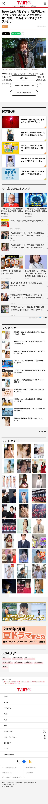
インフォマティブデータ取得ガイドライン (13, 777)
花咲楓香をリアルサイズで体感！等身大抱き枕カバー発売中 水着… (29, 333)
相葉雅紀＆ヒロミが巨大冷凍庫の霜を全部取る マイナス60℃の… (29, 400)
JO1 (5, 667)
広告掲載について (7, 772)
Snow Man (30, 658)
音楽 (5, 720)
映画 (5, 725)
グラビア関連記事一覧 (24, 93)
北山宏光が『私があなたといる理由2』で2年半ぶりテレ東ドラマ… (29, 409)
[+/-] (44, 731)
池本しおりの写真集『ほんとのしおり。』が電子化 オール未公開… (29, 352)
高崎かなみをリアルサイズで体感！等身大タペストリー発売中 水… (29, 342)
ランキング (7, 743)
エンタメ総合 (8, 731)
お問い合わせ (29, 772)
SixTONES (18, 658)
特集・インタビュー (10, 737)
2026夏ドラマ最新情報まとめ (24, 85)
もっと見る (42, 432)
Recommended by (34, 317)
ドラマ (9, 679)
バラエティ (7, 708)
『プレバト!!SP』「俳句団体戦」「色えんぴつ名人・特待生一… (28, 362)
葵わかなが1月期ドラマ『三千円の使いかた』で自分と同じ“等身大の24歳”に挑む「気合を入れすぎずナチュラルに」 (24, 682)
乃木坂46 (19, 662)
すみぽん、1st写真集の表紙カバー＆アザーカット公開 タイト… (29, 381)
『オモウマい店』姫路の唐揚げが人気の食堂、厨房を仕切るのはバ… (29, 371)
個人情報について (31, 767)
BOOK (6, 749)
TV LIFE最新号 (9, 754)
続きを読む (24, 78)
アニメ (6, 714)
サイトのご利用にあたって (9, 767)
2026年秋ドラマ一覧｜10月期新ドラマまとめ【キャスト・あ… (29, 390)
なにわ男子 (7, 662)
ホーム (3, 679)
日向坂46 (39, 662)
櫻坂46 (28, 662)
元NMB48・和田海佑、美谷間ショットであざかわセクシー (29, 419)
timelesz (7, 658)
